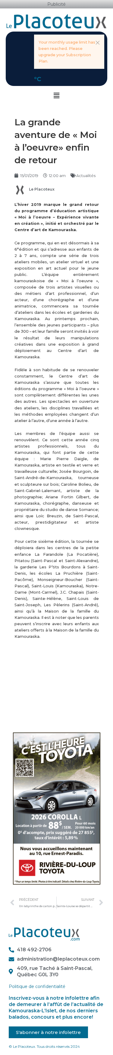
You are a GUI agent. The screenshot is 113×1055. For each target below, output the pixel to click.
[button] (98, 43)
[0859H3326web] (56, 808)
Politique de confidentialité (37, 986)
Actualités (86, 175)
